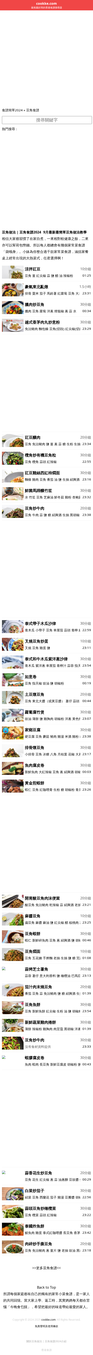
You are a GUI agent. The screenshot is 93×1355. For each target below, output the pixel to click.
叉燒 (28, 648)
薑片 (53, 1250)
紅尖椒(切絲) (74, 329)
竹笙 (32, 497)
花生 (35, 1179)
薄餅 (35, 719)
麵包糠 (43, 329)
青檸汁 (61, 665)
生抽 (77, 444)
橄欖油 (66, 976)
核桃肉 (74, 922)
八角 (53, 754)
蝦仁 (28, 789)
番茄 (50, 479)
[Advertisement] (46, 58)
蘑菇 (46, 736)
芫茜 (79, 958)
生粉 (70, 444)
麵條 (28, 479)
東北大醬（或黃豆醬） (48, 701)
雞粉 (68, 497)
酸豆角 (30, 905)
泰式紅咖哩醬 (52, 1233)
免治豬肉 (31, 329)
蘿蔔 (43, 311)
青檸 (74, 630)
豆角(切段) (56, 329)
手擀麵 (48, 958)
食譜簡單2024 (12, 110)
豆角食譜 (32, 110)
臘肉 (28, 311)
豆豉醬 (74, 1179)
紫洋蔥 (40, 665)
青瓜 (78, 789)
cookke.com (48, 1319)
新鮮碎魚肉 (40, 940)
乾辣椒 (54, 905)
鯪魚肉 (30, 1233)
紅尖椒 (41, 275)
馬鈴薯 (52, 293)
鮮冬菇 (59, 497)
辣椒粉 (68, 275)
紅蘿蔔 (62, 293)
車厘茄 (58, 630)
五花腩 (37, 958)
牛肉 (35, 515)
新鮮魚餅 (38, 1011)
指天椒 (37, 683)
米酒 (68, 736)
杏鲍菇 (77, 497)
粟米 (35, 293)
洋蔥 (50, 311)
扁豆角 (30, 922)
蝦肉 (35, 1064)
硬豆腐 (30, 736)
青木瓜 (30, 630)
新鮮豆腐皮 (58, 1064)
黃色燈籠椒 (80, 719)
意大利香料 (48, 976)
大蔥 (78, 293)
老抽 (78, 905)
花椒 (71, 754)
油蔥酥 (63, 1179)
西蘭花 (44, 1197)
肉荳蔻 (58, 1029)
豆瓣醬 (70, 1197)
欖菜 (35, 1215)
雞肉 (35, 479)
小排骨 (30, 754)
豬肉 (53, 736)
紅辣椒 (52, 462)
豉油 (46, 683)
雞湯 (61, 736)
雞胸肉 (48, 719)
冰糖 (46, 754)
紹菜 (28, 1197)
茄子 (43, 293)
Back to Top (46, 1287)
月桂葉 (62, 754)
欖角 (35, 462)
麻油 (46, 922)
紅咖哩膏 (46, 789)
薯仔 (69, 701)
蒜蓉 (70, 665)
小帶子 (40, 630)
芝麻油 (48, 497)
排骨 (28, 293)
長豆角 (44, 1064)
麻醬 (38, 922)
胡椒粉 (59, 683)
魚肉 (28, 1064)
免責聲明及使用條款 (46, 1326)
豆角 (28, 275)
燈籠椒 (59, 311)
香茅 (77, 1233)
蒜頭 (43, 462)
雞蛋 (43, 648)
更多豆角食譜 (46, 1268)
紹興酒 (75, 479)
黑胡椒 (75, 515)
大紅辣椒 (45, 772)
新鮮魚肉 (31, 772)
